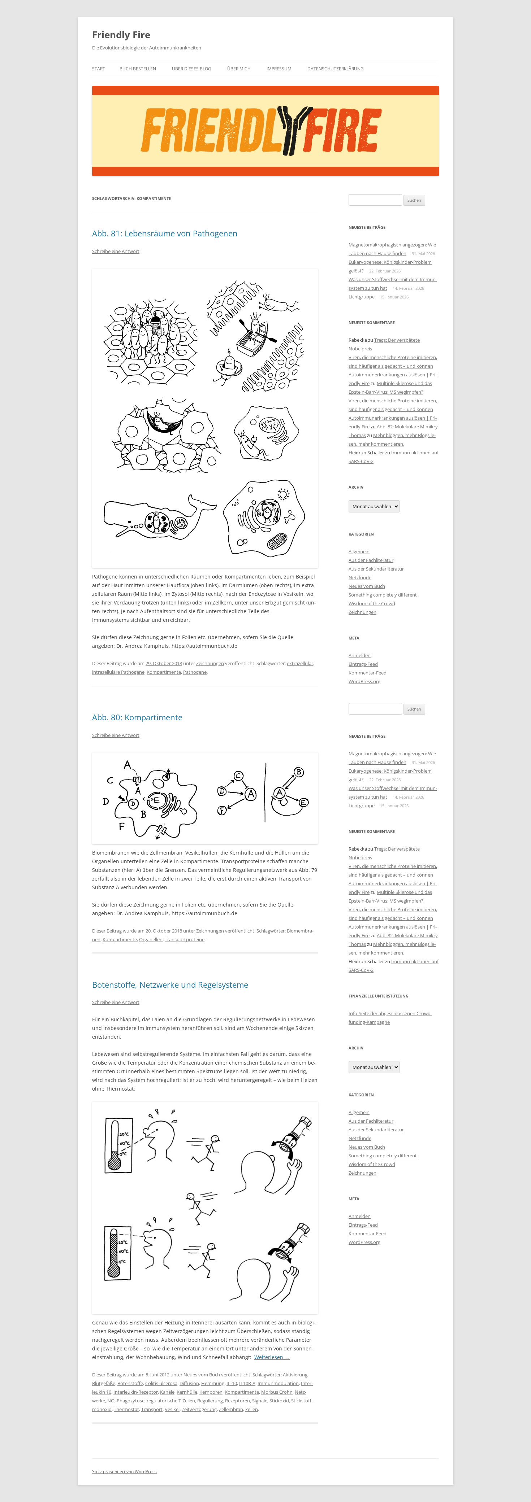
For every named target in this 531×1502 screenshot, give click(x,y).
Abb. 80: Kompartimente (137, 717)
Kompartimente (164, 672)
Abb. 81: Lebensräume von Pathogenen (165, 233)
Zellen (251, 1409)
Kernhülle (187, 1392)
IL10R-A (247, 1383)
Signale (259, 1400)
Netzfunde (360, 577)
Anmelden (360, 655)
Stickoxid (279, 1400)
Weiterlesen (272, 1357)
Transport (152, 1409)
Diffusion (189, 1383)
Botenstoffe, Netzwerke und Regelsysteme (170, 984)
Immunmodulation (278, 1383)
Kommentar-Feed (368, 672)
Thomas (357, 435)
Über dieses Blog (191, 69)
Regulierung (210, 1400)
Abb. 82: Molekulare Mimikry (407, 426)
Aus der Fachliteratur (371, 560)
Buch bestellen (138, 69)
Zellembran (231, 1409)
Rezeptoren (237, 1400)
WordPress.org (364, 681)
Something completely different (383, 594)
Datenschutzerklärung (335, 69)
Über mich (239, 69)
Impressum (279, 69)
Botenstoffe (130, 1383)
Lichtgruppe (362, 296)
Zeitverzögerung (199, 1409)
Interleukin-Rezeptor (135, 1392)
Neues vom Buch (202, 1374)
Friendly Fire (121, 34)
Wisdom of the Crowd (372, 603)
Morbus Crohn (277, 1392)
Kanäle (167, 1392)
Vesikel (172, 1409)
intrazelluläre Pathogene (118, 672)
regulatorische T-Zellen (171, 1400)
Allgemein (359, 551)
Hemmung (212, 1383)
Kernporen (211, 1392)
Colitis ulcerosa (161, 1383)
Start (98, 69)
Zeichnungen (210, 663)
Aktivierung (295, 1374)
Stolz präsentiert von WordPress (124, 1471)
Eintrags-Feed (363, 664)
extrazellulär (300, 663)
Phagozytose (130, 1400)
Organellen (151, 939)
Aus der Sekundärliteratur (376, 569)
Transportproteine (184, 939)
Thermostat (126, 1409)
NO (111, 1400)
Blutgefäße (103, 1383)
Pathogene (195, 672)
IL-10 (231, 1383)
